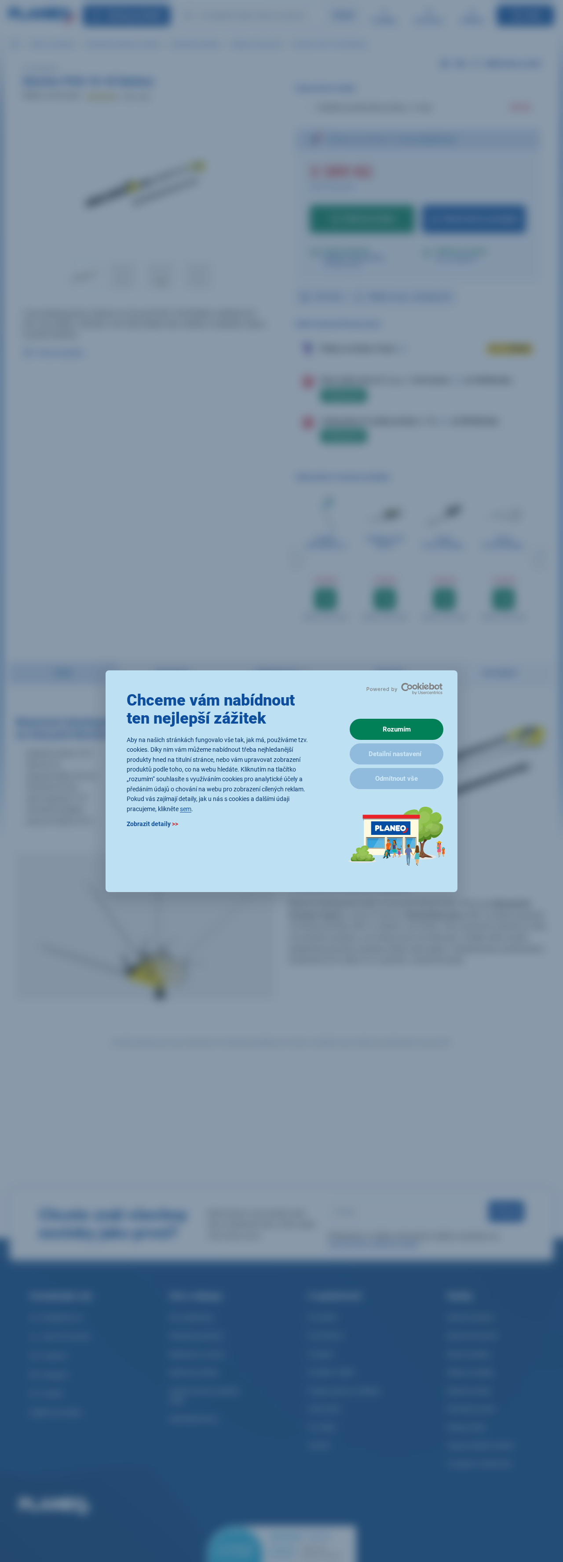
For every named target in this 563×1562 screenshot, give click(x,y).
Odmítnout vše (396, 779)
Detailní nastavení (395, 754)
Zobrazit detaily (152, 823)
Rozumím (397, 729)
